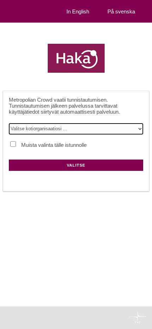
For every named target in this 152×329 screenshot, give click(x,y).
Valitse (76, 165)
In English (77, 11)
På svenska (121, 11)
